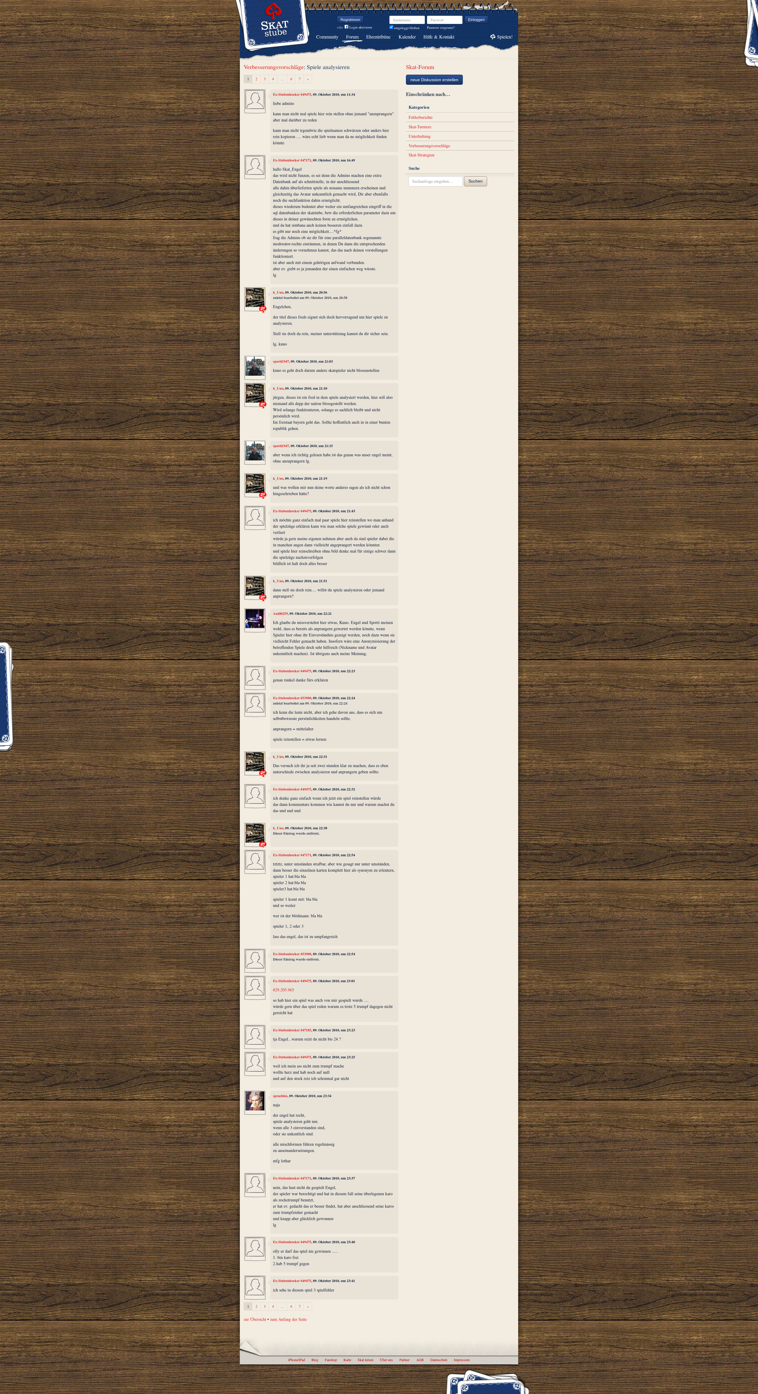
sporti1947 (281, 361)
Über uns (386, 1359)
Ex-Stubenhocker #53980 (292, 697)
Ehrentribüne (378, 36)
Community (327, 36)
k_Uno (278, 292)
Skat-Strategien (421, 155)
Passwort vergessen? (441, 27)
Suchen (475, 181)
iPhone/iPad (296, 1359)
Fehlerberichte (421, 117)
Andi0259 (280, 613)
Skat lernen (365, 1359)
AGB (420, 1359)
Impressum (462, 1359)
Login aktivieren (360, 27)
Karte (347, 1359)
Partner (404, 1359)
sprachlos (280, 1095)
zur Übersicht (255, 1319)
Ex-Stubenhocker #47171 (292, 160)
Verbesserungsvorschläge (274, 67)
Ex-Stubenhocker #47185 (292, 1030)
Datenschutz (438, 1359)
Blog (314, 1359)
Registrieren (350, 20)
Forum (352, 36)
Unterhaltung (420, 136)
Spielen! (505, 36)
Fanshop (331, 1359)
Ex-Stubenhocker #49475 (292, 94)
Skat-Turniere (420, 126)
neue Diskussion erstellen (434, 79)
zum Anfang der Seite (288, 1319)
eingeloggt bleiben (406, 27)
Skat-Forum (420, 67)
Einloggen (476, 20)
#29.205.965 (283, 990)
